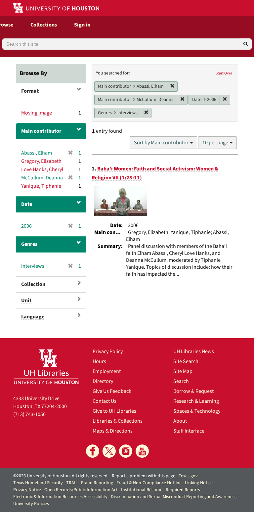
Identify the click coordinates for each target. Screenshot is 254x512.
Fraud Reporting (97, 483)
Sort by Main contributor (162, 142)
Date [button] (26, 204)
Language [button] (32, 316)
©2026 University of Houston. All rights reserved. (60, 476)
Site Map (182, 371)
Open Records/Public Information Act (81, 490)
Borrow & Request (193, 391)
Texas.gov (188, 476)
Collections (43, 24)
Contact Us (104, 401)
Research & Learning (196, 401)
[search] (245, 44)
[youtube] (142, 451)
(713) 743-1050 (29, 414)
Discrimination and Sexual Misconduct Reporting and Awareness (173, 496)
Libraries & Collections (118, 421)
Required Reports (183, 490)
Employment (107, 371)
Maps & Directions (113, 431)
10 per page (215, 142)
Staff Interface (188, 431)
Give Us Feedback (112, 391)
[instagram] (125, 451)
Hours (99, 361)
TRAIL (72, 483)
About (180, 421)
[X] (109, 451)
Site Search (185, 361)
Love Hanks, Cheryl (42, 169)
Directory (103, 381)
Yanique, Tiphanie (41, 186)
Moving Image (36, 112)
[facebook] (92, 451)
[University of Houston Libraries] (46, 367)
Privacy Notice (27, 490)
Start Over (224, 73)
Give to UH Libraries (114, 411)
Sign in (82, 24)
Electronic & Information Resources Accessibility (60, 496)
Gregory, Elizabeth (41, 161)
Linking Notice (199, 483)
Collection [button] (33, 284)
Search (181, 381)
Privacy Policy (108, 351)
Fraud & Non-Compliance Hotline (149, 483)
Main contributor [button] (41, 131)
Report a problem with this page (143, 476)
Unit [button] (26, 300)
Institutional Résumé (141, 490)
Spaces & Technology (196, 411)
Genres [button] (29, 244)
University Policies (31, 503)
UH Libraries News (193, 351)
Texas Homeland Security (38, 483)
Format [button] (30, 91)
